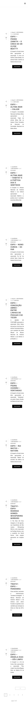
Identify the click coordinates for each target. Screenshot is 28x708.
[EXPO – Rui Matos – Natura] (14, 426)
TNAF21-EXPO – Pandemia (15, 586)
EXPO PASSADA (20, 32)
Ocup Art (13, 32)
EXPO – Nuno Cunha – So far (16, 247)
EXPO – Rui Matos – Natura (15, 448)
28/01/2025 (16, 101)
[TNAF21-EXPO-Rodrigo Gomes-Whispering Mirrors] (14, 486)
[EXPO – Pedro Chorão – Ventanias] (14, 363)
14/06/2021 (13, 652)
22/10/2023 (13, 170)
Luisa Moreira (14, 166)
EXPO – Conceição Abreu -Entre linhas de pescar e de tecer (16, 310)
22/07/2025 (16, 34)
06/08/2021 (13, 503)
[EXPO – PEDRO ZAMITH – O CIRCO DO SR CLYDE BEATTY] (14, 18)
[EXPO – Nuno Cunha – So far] (14, 224)
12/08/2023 (16, 300)
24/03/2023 (13, 380)
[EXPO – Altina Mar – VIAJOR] (14, 86)
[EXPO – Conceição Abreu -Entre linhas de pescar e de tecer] (14, 284)
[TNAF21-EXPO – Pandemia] (14, 564)
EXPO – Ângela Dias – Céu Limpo (16, 656)
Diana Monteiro (15, 648)
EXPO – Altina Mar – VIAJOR (16, 106)
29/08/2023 (13, 242)
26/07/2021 (13, 581)
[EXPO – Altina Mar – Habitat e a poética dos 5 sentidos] (14, 153)
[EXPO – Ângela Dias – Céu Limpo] (14, 634)
